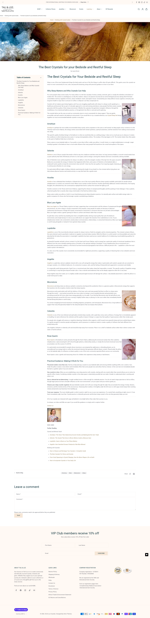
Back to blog (19, 472)
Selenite (49, 154)
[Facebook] (136, 2)
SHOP (39, 9)
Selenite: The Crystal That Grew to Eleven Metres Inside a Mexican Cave (70, 438)
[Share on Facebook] (130, 474)
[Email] (147, 2)
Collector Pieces (50, 9)
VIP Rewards (109, 9)
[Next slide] (132, 2)
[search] (139, 9)
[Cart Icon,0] (146, 9)
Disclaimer (52, 586)
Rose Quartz (50, 340)
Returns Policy (53, 571)
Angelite (49, 263)
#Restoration (77, 473)
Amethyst (50, 127)
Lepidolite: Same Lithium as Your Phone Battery (63, 441)
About (98, 9)
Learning (89, 9)
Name (18, 494)
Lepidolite (50, 232)
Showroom (73, 9)
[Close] (69, 592)
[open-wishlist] (146, 554)
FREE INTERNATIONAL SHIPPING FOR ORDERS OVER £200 (62, 2)
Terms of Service (53, 589)
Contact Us (52, 583)
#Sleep (84, 473)
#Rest (70, 473)
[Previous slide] (3, 2)
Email (80, 494)
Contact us (50, 405)
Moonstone (50, 286)
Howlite (49, 181)
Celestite (49, 315)
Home (1, 15)
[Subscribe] (32, 610)
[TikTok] (144, 2)
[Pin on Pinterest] (134, 474)
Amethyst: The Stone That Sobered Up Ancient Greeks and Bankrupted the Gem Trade (74, 435)
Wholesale (52, 577)
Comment (19, 499)
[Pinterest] (139, 2)
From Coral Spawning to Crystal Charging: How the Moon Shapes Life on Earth (72, 457)
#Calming (64, 473)
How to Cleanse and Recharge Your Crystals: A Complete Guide (68, 451)
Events (81, 9)
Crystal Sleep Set (112, 115)
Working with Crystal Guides (11, 15)
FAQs (50, 580)
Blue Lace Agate (52, 206)
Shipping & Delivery (54, 574)
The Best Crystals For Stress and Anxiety (61, 454)
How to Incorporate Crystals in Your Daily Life (63, 460)
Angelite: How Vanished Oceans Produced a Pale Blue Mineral (67, 444)
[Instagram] (141, 2)
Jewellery (61, 9)
